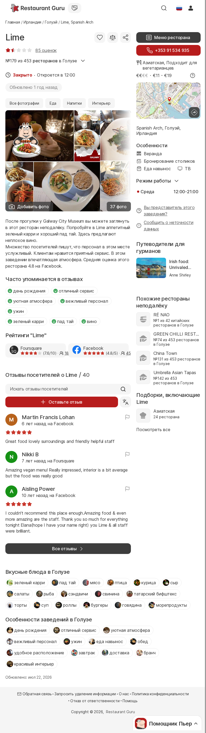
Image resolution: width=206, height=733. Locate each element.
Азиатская (153, 62)
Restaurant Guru (120, 711)
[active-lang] (179, 8)
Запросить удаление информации (85, 694)
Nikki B (30, 454)
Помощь (130, 700)
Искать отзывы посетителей (39, 389)
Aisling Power (38, 489)
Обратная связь (37, 694)
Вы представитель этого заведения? (169, 211)
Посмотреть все (153, 429)
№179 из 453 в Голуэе (41, 60)
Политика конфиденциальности (160, 694)
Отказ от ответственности (95, 700)
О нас (124, 694)
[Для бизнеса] (75, 8)
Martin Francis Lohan (48, 417)
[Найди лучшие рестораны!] (37, 8)
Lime (14, 37)
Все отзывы (64, 548)
